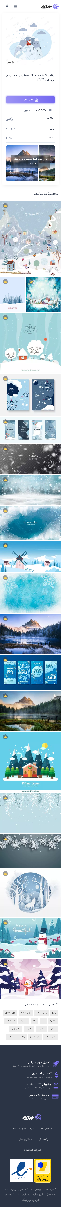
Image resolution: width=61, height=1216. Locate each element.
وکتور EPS (16, 1029)
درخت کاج (10, 1021)
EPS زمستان (41, 1013)
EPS (54, 1013)
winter (53, 1021)
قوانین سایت (24, 1139)
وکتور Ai (29, 1029)
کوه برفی (41, 1029)
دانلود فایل (28, 100)
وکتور (9, 119)
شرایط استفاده (32, 1150)
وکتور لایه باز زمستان (16, 1037)
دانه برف (23, 1021)
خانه (34, 1021)
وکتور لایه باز (35, 1037)
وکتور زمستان (50, 1037)
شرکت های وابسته (23, 1128)
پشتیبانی (43, 1139)
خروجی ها (46, 1128)
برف (43, 1021)
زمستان (53, 1029)
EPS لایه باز (26, 1013)
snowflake (10, 1013)
